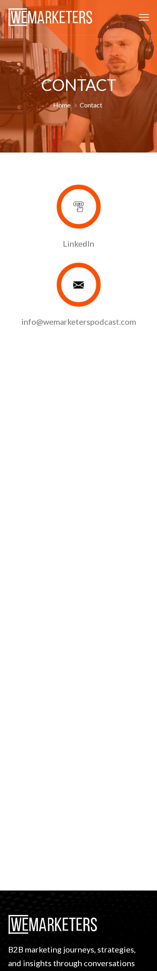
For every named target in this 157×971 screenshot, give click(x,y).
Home (61, 105)
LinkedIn (78, 243)
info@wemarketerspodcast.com (78, 321)
